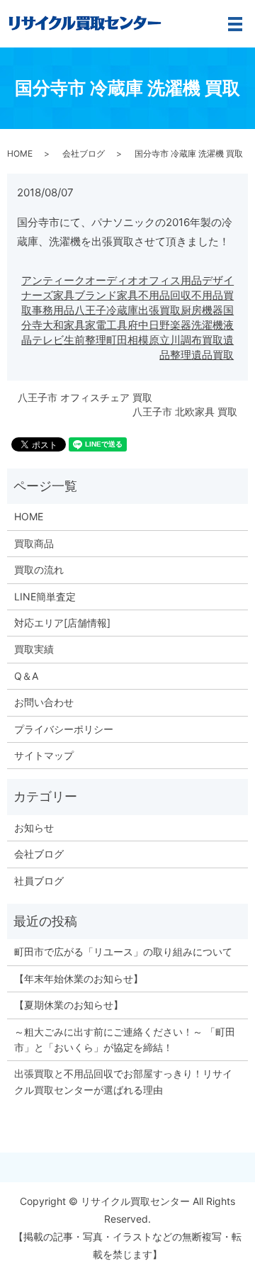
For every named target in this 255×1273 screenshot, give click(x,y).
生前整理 (85, 340)
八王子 (90, 310)
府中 (138, 325)
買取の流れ (39, 569)
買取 (212, 340)
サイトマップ (44, 755)
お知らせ (34, 827)
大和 (53, 325)
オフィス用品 (170, 280)
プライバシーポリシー (63, 729)
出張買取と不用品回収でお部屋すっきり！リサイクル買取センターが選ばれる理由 (123, 1081)
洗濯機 (207, 325)
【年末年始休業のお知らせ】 (78, 978)
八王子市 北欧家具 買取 (184, 411)
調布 (191, 340)
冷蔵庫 (122, 310)
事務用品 (53, 310)
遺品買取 (212, 354)
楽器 (180, 325)
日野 (159, 325)
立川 (170, 340)
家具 (74, 325)
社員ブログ (39, 881)
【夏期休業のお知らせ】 (68, 1005)
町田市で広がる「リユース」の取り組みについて (123, 952)
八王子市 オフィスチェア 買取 (85, 397)
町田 (117, 340)
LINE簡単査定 (45, 596)
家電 (95, 325)
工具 (117, 325)
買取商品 (34, 543)
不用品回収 (164, 295)
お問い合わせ (44, 702)
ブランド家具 (106, 295)
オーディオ (111, 280)
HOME (20, 153)
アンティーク (53, 280)
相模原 (143, 340)
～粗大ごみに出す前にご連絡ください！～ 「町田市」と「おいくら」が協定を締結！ (124, 1039)
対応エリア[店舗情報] (62, 623)
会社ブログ (83, 153)
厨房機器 (202, 310)
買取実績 (34, 649)
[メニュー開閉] (235, 24)
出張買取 (159, 310)
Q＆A (26, 676)
